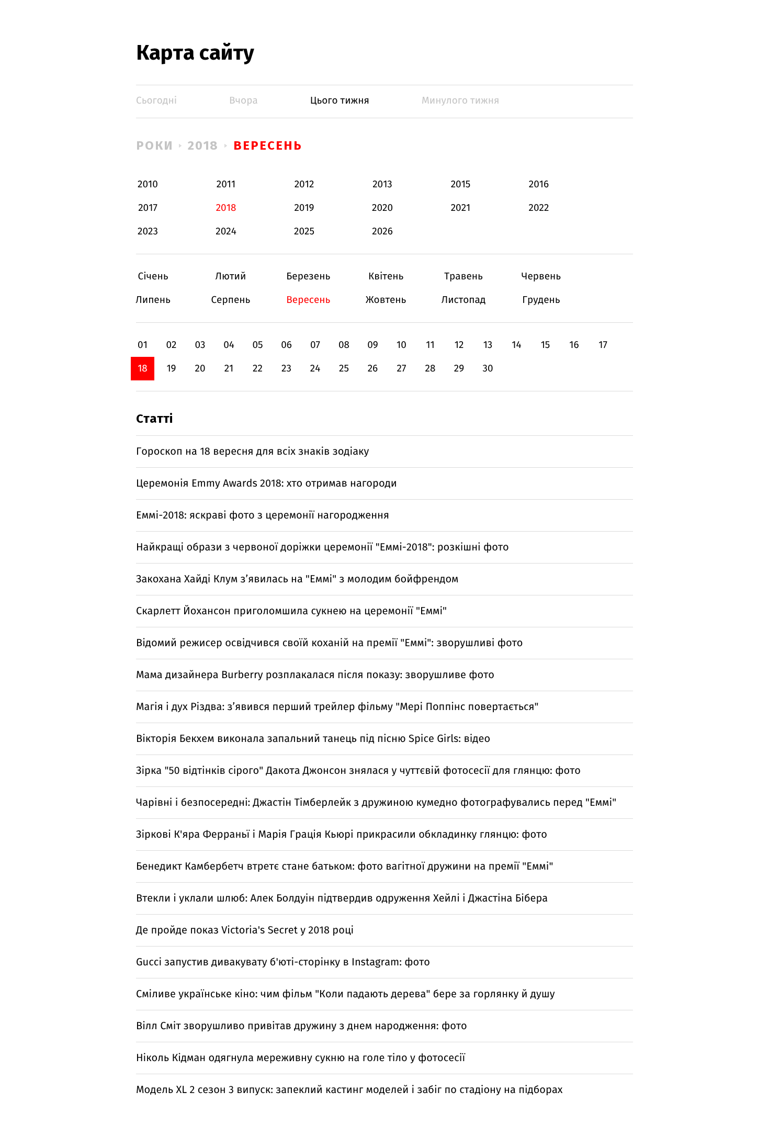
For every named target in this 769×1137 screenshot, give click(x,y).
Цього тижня (339, 101)
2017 (147, 208)
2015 (461, 184)
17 (602, 345)
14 (516, 345)
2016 (539, 184)
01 (143, 345)
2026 (382, 232)
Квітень (386, 277)
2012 (304, 184)
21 (229, 369)
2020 (382, 208)
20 (200, 369)
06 (286, 345)
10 (401, 345)
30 (487, 369)
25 (344, 369)
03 (200, 345)
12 (459, 345)
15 (545, 345)
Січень (153, 277)
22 (258, 369)
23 (286, 369)
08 (343, 345)
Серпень (230, 300)
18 (143, 369)
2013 (382, 184)
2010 (148, 184)
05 (257, 345)
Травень (464, 277)
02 (171, 345)
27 (401, 369)
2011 (226, 184)
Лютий (230, 277)
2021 (461, 208)
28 (430, 369)
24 (315, 369)
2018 (203, 145)
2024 (226, 232)
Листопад (464, 300)
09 (372, 345)
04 (228, 345)
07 (315, 345)
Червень (541, 277)
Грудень (541, 300)
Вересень (267, 145)
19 (171, 369)
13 (488, 345)
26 (373, 369)
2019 (304, 208)
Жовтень (386, 300)
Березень (308, 277)
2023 (148, 232)
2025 (304, 232)
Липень (153, 300)
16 (574, 345)
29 (459, 369)
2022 (539, 208)
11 (430, 345)
